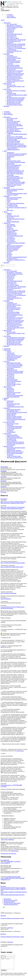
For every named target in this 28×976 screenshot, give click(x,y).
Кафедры (6, 398)
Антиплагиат (7, 898)
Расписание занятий (12, 379)
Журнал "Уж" (10, 217)
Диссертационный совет (13, 403)
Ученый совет (10, 353)
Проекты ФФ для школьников (15, 395)
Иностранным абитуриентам (14, 34)
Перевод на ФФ (11, 385)
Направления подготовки (13, 357)
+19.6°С (3, 20)
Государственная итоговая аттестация (17, 412)
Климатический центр (13, 168)
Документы (7, 408)
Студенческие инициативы (14, 428)
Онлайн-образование (12, 122)
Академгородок (11, 238)
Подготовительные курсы (14, 41)
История (9, 255)
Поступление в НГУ (12, 118)
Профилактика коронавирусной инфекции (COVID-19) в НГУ (15, 74)
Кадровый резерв (11, 93)
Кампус (9, 200)
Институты (10, 402)
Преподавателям (11, 17)
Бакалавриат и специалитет (14, 25)
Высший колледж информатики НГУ (17, 138)
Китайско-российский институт (15, 144)
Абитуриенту (7, 22)
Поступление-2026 (12, 24)
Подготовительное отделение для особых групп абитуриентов (16, 46)
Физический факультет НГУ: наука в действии (13, 887)
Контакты (6, 262)
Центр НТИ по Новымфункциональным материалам (15, 177)
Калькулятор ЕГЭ (11, 35)
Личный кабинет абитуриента (15, 27)
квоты (3, 645)
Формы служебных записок (14, 416)
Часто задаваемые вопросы (14, 381)
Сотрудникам (10, 16)
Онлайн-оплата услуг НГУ (14, 72)
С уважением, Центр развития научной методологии (14, 554)
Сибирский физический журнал (15, 406)
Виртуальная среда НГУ (13, 66)
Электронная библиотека (13, 141)
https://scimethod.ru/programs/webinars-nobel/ (12, 567)
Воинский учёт (11, 82)
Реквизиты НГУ (11, 231)
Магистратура (10, 29)
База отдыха (10, 210)
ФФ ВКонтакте (11, 360)
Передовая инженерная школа (15, 172)
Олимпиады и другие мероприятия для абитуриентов (16, 49)
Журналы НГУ (11, 163)
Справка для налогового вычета (15, 80)
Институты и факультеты (13, 121)
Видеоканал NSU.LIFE (13, 216)
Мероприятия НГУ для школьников (16, 39)
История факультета (12, 358)
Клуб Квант (10, 430)
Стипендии (10, 63)
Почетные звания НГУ (13, 248)
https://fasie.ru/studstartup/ (7, 839)
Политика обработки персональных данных (12, 918)
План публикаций (11, 440)
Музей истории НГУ (12, 250)
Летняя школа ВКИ (12, 139)
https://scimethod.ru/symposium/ (8, 593)
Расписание (10, 55)
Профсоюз (9, 254)
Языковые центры (11, 127)
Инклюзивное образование (14, 131)
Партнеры (6, 106)
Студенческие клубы (12, 206)
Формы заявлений (11, 413)
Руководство (10, 228)
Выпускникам (7, 83)
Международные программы (14, 364)
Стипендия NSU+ (11, 28)
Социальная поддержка (13, 65)
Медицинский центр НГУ (14, 76)
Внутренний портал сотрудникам (16, 97)
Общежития (10, 42)
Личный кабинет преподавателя (15, 99)
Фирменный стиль (12, 233)
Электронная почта (12, 56)
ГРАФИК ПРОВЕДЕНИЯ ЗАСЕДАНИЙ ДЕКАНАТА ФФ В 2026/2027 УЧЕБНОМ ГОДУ (13, 878)
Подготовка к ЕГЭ (12, 37)
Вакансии (9, 92)
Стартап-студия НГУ (12, 194)
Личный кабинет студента (14, 58)
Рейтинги (9, 227)
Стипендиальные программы (14, 365)
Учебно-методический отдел (14, 355)
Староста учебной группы (14, 456)
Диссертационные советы (14, 161)
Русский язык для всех (13, 129)
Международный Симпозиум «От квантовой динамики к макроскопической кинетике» (13, 507)
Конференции (10, 156)
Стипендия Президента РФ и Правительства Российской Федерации (12, 607)
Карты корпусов (11, 69)
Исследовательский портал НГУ (15, 155)
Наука (5, 151)
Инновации (7, 187)
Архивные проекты (12, 258)
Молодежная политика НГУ (14, 197)
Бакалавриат (10, 388)
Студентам (10, 14)
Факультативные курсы (13, 79)
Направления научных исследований (17, 153)
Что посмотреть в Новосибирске (15, 203)
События (9, 214)
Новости (9, 213)
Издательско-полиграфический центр (17, 257)
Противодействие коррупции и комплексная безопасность (12, 903)
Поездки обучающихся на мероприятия (13, 367)
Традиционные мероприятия (14, 426)
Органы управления (12, 230)
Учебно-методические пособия (15, 371)
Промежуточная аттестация (14, 418)
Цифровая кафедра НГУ (13, 149)
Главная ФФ (7, 348)
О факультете (7, 350)
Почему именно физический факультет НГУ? (13, 894)
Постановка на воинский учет (15, 457)
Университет (7, 223)
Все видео (3, 886)
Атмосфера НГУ (11, 432)
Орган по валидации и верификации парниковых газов (15, 170)
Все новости (4, 498)
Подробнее (3, 471)
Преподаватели (11, 354)
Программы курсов (12, 370)
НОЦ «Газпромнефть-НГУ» (14, 165)
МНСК (9, 158)
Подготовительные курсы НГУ (15, 128)
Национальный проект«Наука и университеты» (13, 180)
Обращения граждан (9, 901)
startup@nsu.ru (15, 850)
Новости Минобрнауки (13, 221)
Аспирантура (10, 31)
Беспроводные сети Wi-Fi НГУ (15, 70)
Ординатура (10, 32)
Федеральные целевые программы (16, 162)
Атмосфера (7, 196)
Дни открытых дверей (13, 38)
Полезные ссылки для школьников (16, 44)
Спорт (8, 202)
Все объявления (5, 860)
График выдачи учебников (14, 450)
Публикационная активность (14, 437)
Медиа (5, 211)
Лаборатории (10, 401)
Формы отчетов (11, 415)
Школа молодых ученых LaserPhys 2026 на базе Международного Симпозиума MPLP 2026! (13, 502)
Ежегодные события (12, 199)
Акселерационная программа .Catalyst (17, 193)
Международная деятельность (15, 245)
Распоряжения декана (12, 411)
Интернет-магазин (12, 234)
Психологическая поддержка (14, 78)
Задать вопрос (4, 466)
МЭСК (8, 159)
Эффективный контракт (13, 436)
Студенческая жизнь (9, 422)
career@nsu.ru (20, 750)
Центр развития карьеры (13, 62)
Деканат (9, 351)
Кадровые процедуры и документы (16, 90)
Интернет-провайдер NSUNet (15, 68)
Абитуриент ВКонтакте (13, 396)
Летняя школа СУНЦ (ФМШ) (14, 136)
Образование (7, 117)
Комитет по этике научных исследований (14, 185)
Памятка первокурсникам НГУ (15, 452)
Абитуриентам (8, 387)
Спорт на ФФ (10, 429)
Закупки (9, 252)
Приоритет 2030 (11, 226)
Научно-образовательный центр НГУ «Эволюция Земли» (17, 147)
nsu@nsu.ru (10, 927)
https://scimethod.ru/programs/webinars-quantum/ (13, 562)
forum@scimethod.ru (6, 598)
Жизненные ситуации (13, 423)
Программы (10, 120)
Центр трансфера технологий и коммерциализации (15, 189)
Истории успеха (11, 85)
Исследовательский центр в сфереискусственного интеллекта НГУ (16, 182)
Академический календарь (14, 124)
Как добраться (10, 240)
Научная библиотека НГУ (14, 61)
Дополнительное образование (15, 125)
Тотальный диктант (12, 204)
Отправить (3, 970)
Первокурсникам (11, 59)
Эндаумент (10, 251)
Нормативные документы (14, 409)
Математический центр (13, 166)
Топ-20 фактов (11, 224)
